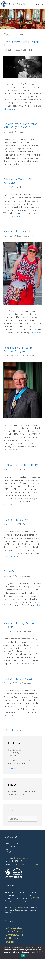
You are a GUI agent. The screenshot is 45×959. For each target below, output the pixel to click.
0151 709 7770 (24, 760)
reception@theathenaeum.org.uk (24, 864)
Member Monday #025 (17, 231)
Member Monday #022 (17, 678)
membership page (15, 907)
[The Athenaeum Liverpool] (13, 4)
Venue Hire (9, 942)
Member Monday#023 (17, 519)
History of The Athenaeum (16, 931)
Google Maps (19, 794)
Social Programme (12, 938)
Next (17, 730)
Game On (9, 571)
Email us (11, 768)
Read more (10, 109)
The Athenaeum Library (14, 935)
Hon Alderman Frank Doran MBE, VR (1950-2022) (20, 125)
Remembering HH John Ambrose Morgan (17, 349)
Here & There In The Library (20, 464)
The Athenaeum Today (14, 928)
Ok (23, 955)
